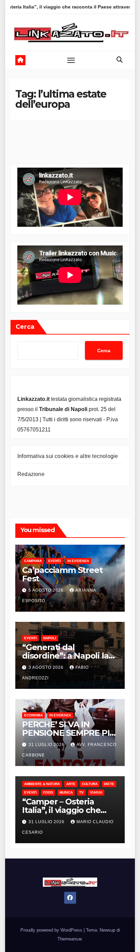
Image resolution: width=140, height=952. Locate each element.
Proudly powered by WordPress (52, 930)
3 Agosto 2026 (47, 667)
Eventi (54, 561)
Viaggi (96, 792)
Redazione (31, 474)
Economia (33, 715)
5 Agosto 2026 (47, 590)
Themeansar (69, 938)
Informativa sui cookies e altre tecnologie (67, 456)
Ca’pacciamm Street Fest (62, 574)
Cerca (25, 326)
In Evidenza (78, 561)
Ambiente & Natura (42, 784)
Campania (33, 561)
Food (48, 792)
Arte (70, 784)
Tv (81, 792)
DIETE (109, 784)
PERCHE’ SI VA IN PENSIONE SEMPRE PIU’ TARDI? (70, 732)
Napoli (49, 638)
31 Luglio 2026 (47, 744)
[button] (120, 59)
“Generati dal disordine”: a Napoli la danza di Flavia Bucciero (69, 655)
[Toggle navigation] (71, 60)
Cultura (90, 784)
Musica (66, 792)
